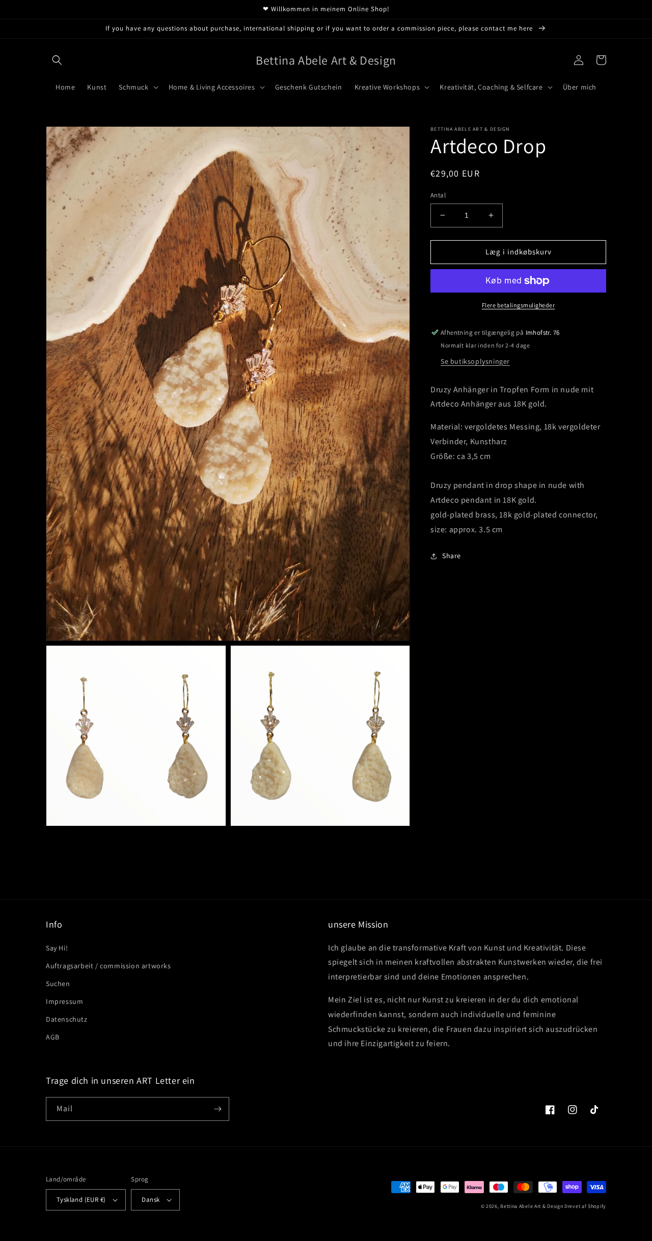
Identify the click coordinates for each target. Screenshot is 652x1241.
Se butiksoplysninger (475, 361)
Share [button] (451, 556)
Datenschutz (67, 1019)
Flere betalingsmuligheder (518, 305)
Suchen (58, 983)
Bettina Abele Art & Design (531, 1206)
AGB (53, 1037)
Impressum (64, 1001)
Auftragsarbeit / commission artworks (108, 965)
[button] (57, 60)
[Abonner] (217, 1109)
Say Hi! (57, 948)
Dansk (150, 1199)
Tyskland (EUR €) (81, 1199)
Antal (438, 195)
